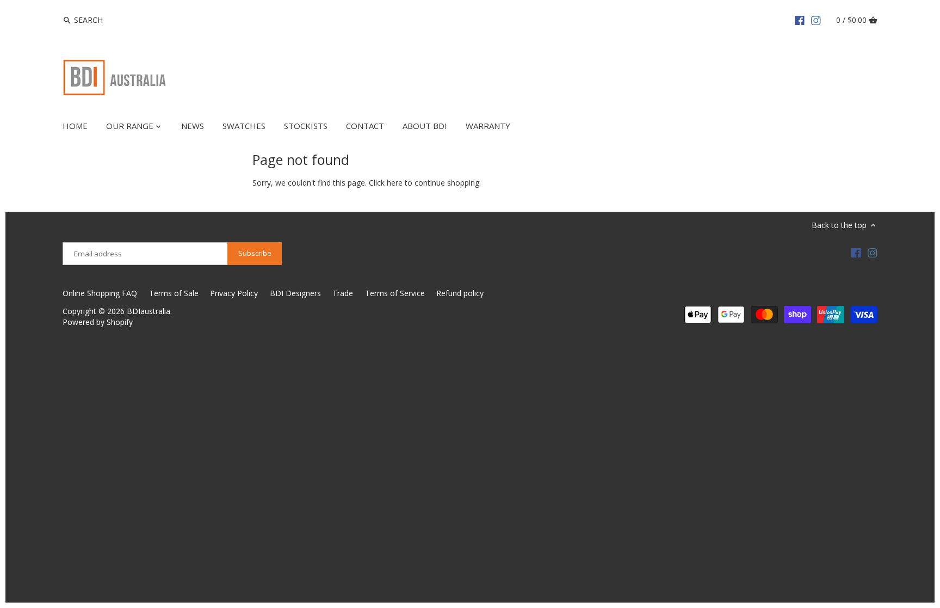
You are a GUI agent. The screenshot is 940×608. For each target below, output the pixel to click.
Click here (386, 182)
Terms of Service (395, 293)
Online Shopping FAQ (100, 293)
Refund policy (460, 293)
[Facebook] (800, 19)
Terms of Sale (174, 293)
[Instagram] (816, 19)
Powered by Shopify (98, 322)
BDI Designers (295, 293)
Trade (342, 293)
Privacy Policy (234, 293)
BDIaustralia (148, 311)
